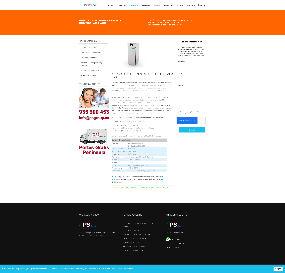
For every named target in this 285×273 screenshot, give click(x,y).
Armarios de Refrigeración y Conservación (91, 63)
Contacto (191, 5)
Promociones (168, 5)
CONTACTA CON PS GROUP (132, 250)
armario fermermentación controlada (128, 179)
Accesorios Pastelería (89, 75)
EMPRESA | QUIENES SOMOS (133, 246)
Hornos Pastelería (88, 47)
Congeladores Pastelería (90, 52)
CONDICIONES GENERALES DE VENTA (136, 234)
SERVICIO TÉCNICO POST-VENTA (134, 238)
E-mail (181, 73)
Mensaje (181, 85)
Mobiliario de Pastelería (90, 70)
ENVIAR (192, 130)
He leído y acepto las (191, 113)
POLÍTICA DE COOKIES (130, 230)
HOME (112, 5)
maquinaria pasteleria (151, 179)
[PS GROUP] (88, 5)
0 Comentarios (117, 182)
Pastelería (133, 5)
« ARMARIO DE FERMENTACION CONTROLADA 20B (149, 187)
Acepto (278, 269)
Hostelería (145, 5)
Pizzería (156, 5)
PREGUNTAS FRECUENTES (131, 242)
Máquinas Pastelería (88, 57)
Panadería (122, 5)
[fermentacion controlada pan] (141, 55)
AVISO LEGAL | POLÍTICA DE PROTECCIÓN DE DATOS (139, 225)
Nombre (181, 61)
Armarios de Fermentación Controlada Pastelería (144, 177)
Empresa (180, 5)
